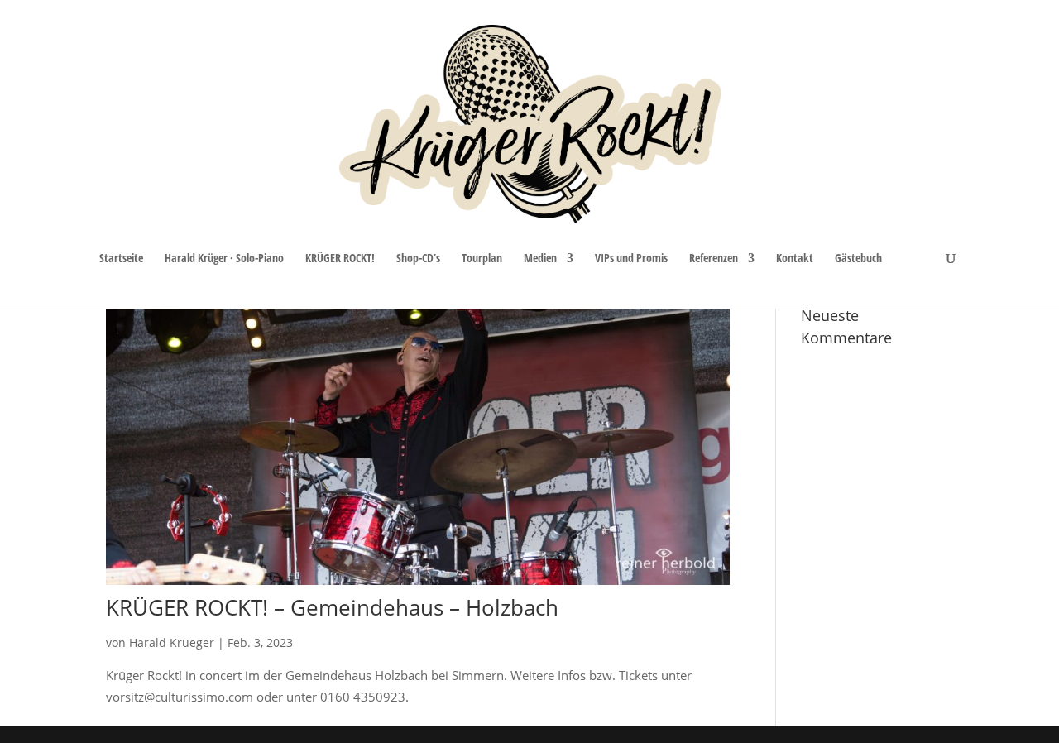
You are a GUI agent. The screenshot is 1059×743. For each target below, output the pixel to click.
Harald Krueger (171, 642)
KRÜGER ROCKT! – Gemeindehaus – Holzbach (332, 607)
